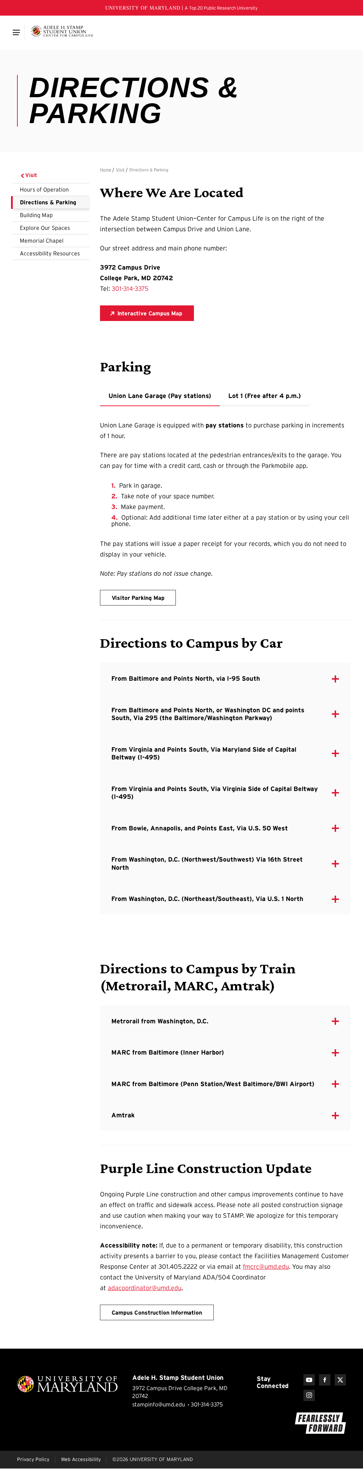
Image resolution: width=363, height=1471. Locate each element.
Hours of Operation (44, 189)
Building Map (36, 215)
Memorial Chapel (41, 240)
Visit (31, 175)
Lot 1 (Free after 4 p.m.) (264, 395)
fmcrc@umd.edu (266, 1266)
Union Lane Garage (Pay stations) (159, 395)
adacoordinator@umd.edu (145, 1288)
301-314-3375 (130, 288)
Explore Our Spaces (45, 228)
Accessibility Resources (50, 253)
